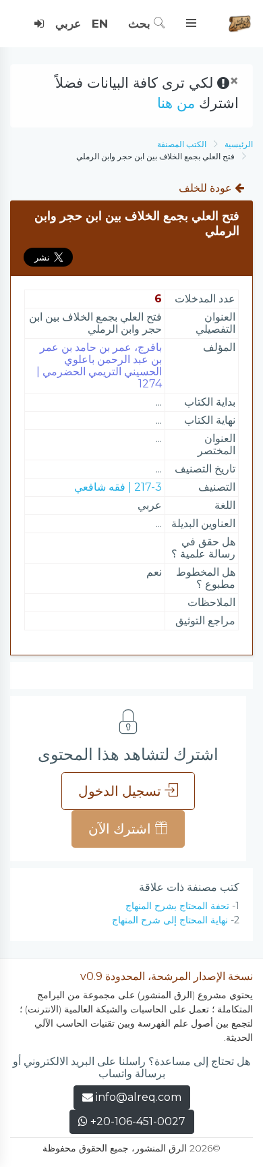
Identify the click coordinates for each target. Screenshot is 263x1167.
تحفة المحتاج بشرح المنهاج (177, 906)
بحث (141, 23)
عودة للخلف (207, 188)
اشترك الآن (121, 829)
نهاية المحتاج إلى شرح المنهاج (170, 920)
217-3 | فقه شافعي (118, 487)
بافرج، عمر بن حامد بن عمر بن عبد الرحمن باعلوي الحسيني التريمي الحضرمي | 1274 (99, 365)
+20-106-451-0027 (136, 1121)
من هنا (176, 102)
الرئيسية (239, 144)
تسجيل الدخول (121, 791)
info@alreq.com (138, 1097)
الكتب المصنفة (181, 144)
